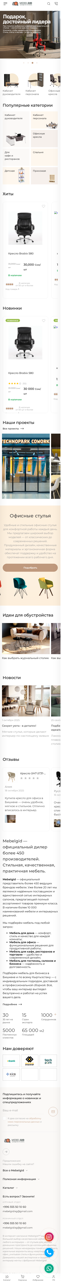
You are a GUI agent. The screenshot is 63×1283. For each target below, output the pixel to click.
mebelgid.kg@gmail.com (18, 1211)
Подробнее (10, 1004)
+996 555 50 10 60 (14, 1206)
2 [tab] (28, 63)
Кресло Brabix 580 (21, 253)
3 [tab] (32, 63)
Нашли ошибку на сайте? (18, 1164)
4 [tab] (37, 63)
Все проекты (11, 428)
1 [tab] (24, 63)
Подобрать (30, 567)
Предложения (11, 1160)
